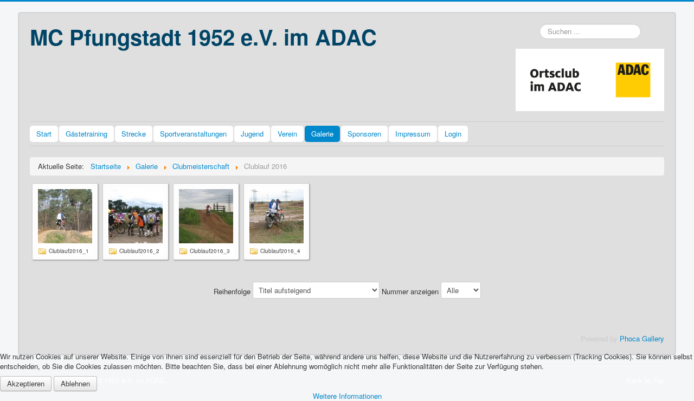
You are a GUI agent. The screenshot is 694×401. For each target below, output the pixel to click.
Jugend (252, 133)
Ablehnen (75, 383)
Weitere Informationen (347, 396)
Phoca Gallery (642, 338)
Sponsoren (364, 133)
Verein (287, 133)
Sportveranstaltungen (193, 133)
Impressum (412, 133)
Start (44, 133)
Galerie (322, 133)
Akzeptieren (25, 383)
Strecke (133, 133)
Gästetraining (86, 133)
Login (453, 133)
